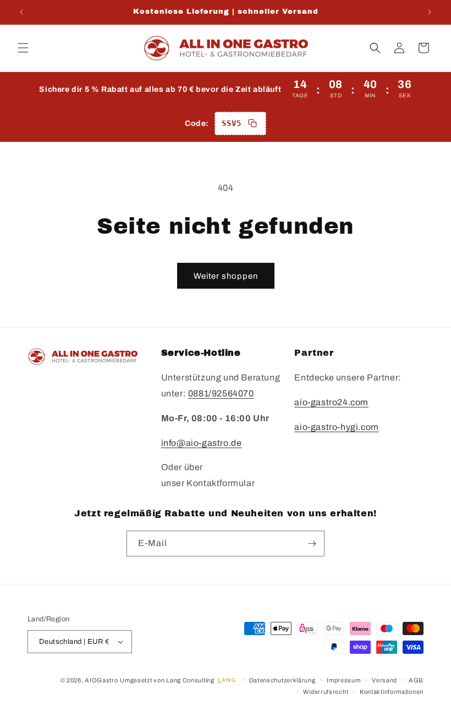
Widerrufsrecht (325, 691)
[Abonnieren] (312, 543)
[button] (23, 48)
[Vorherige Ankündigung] (21, 12)
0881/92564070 (221, 393)
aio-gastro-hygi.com (336, 427)
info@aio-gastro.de (201, 443)
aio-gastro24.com (331, 402)
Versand (384, 680)
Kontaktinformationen (392, 691)
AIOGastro (101, 680)
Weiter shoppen (226, 276)
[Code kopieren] (252, 123)
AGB (416, 680)
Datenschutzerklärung (282, 680)
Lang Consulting (190, 680)
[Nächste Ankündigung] (429, 12)
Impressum (343, 680)
